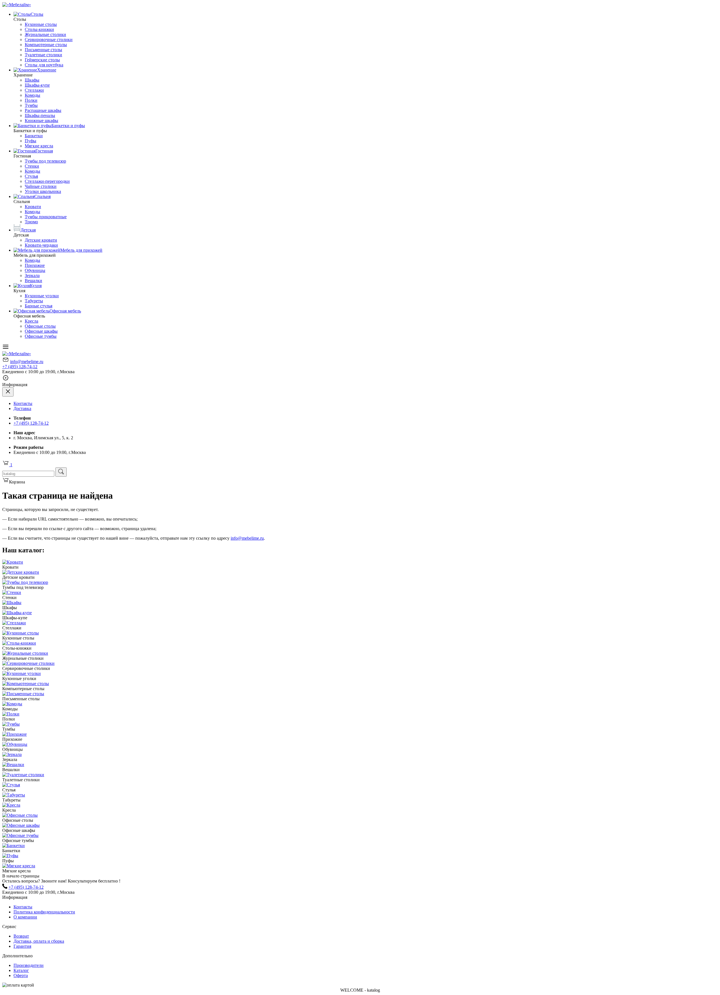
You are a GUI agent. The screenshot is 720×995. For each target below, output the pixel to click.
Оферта (21, 975)
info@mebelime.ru (26, 361)
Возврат (21, 936)
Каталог (21, 970)
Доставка (22, 408)
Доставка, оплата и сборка (39, 941)
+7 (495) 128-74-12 (19, 366)
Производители (29, 965)
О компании (25, 917)
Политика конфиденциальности (44, 912)
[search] (61, 472)
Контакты (23, 403)
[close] (8, 392)
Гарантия (22, 946)
